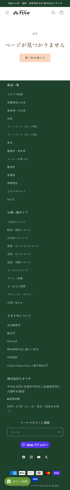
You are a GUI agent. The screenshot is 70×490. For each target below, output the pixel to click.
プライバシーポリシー (20, 294)
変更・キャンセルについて (23, 246)
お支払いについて (17, 238)
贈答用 (11, 167)
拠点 (9, 333)
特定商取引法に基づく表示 (23, 349)
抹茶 (9, 118)
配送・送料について (19, 230)
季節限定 (12, 183)
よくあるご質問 (16, 286)
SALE (11, 199)
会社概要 (12, 325)
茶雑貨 (11, 175)
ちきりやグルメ (16, 191)
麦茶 (9, 142)
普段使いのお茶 (16, 110)
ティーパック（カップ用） (23, 126)
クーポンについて (17, 270)
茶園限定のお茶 (16, 102)
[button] (7, 13)
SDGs (10, 341)
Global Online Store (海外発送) (26, 365)
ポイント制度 (15, 278)
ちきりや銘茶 (15, 94)
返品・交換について (19, 262)
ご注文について (16, 222)
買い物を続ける (35, 58)
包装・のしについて (19, 254)
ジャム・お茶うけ (17, 159)
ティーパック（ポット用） (23, 134)
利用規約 (12, 357)
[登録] (59, 432)
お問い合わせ (15, 302)
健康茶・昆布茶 (16, 151)
